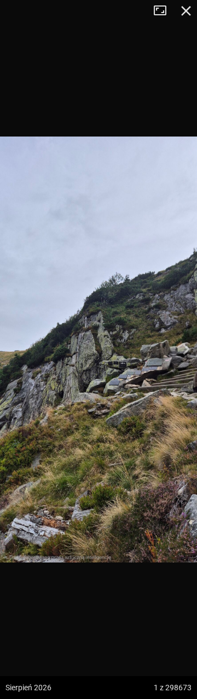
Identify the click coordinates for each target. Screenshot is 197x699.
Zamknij (186, 11)
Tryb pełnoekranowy (164, 11)
